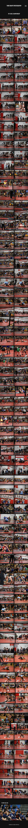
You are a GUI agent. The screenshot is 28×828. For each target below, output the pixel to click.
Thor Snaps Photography (14, 6)
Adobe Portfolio (16, 824)
